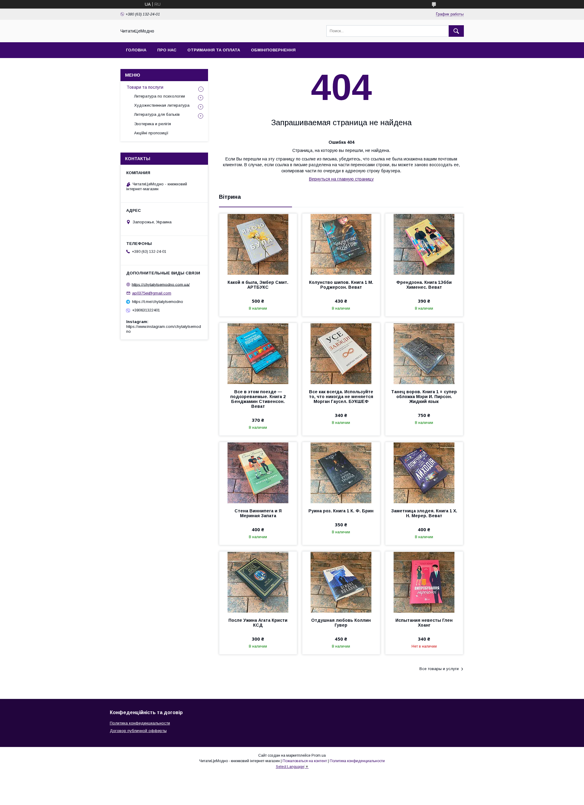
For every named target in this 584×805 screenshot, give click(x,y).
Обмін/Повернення (273, 50)
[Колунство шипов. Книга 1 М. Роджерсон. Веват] (341, 244)
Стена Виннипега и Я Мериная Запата (258, 513)
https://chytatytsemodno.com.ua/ (161, 284)
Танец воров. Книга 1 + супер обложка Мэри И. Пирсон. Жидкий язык (424, 396)
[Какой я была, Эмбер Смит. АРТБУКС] (258, 244)
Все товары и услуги (439, 668)
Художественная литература (161, 105)
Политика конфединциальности (140, 723)
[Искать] (456, 31)
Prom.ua (318, 755)
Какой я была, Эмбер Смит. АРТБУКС (258, 285)
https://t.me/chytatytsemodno (157, 301)
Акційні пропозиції (151, 133)
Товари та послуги (145, 87)
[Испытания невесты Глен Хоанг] (424, 582)
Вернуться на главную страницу (341, 179)
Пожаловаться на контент (305, 761)
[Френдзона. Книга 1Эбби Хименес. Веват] (424, 244)
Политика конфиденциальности (357, 761)
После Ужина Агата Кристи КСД (257, 623)
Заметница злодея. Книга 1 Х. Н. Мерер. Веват (424, 513)
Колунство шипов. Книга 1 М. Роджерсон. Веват (341, 285)
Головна (136, 50)
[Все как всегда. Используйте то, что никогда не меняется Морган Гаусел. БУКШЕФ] (341, 353)
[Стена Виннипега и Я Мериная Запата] (258, 472)
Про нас (166, 50)
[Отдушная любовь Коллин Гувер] (341, 582)
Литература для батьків (157, 114)
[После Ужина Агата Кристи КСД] (258, 582)
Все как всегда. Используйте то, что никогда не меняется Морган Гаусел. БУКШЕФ (341, 396)
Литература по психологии (159, 96)
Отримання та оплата (213, 50)
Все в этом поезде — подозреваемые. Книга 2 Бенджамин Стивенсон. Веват (258, 399)
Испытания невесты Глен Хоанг (424, 623)
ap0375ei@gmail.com (151, 293)
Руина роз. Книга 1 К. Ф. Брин (341, 510)
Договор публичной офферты (138, 730)
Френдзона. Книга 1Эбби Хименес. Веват (424, 285)
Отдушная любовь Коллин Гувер (341, 623)
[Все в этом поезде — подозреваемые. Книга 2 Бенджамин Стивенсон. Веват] (258, 353)
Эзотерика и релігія (152, 124)
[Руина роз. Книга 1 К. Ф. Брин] (341, 472)
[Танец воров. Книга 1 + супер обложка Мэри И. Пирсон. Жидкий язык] (424, 353)
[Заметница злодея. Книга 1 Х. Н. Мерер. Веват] (424, 472)
